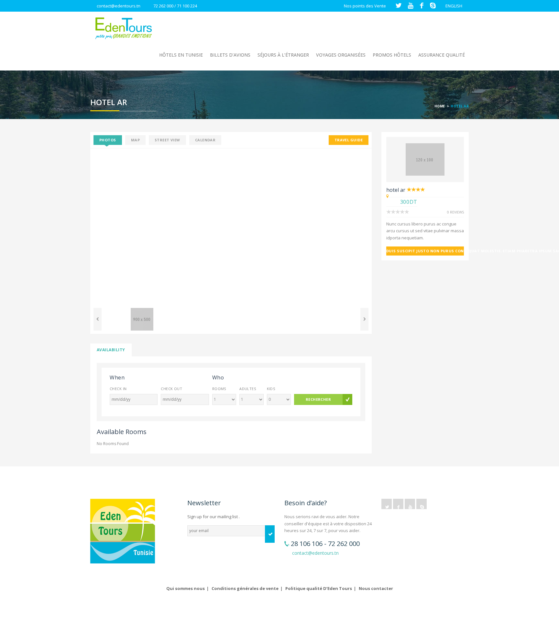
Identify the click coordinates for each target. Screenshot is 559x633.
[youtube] (410, 504)
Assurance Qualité (441, 55)
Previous (80, 226)
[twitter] (386, 504)
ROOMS (219, 388)
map (135, 139)
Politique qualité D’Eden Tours (318, 588)
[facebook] (398, 504)
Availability (111, 350)
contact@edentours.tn (118, 6)
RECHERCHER (318, 399)
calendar (205, 139)
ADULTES (247, 388)
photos (107, 139)
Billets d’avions (230, 55)
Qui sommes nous (185, 588)
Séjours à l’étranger (283, 55)
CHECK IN (118, 388)
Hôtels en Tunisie (181, 55)
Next (381, 226)
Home (439, 106)
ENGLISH (453, 6)
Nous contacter (376, 588)
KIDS (271, 388)
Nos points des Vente (365, 6)
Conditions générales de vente (245, 588)
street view (167, 139)
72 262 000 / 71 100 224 (175, 6)
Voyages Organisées (341, 55)
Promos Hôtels (392, 55)
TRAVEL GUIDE (348, 139)
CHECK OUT (171, 388)
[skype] (421, 504)
